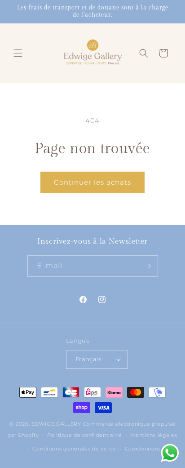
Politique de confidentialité (84, 435)
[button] (18, 53)
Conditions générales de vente (74, 448)
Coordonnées (143, 448)
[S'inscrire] (148, 266)
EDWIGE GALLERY (56, 424)
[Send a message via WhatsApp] (170, 452)
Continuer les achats (92, 182)
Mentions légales (153, 435)
